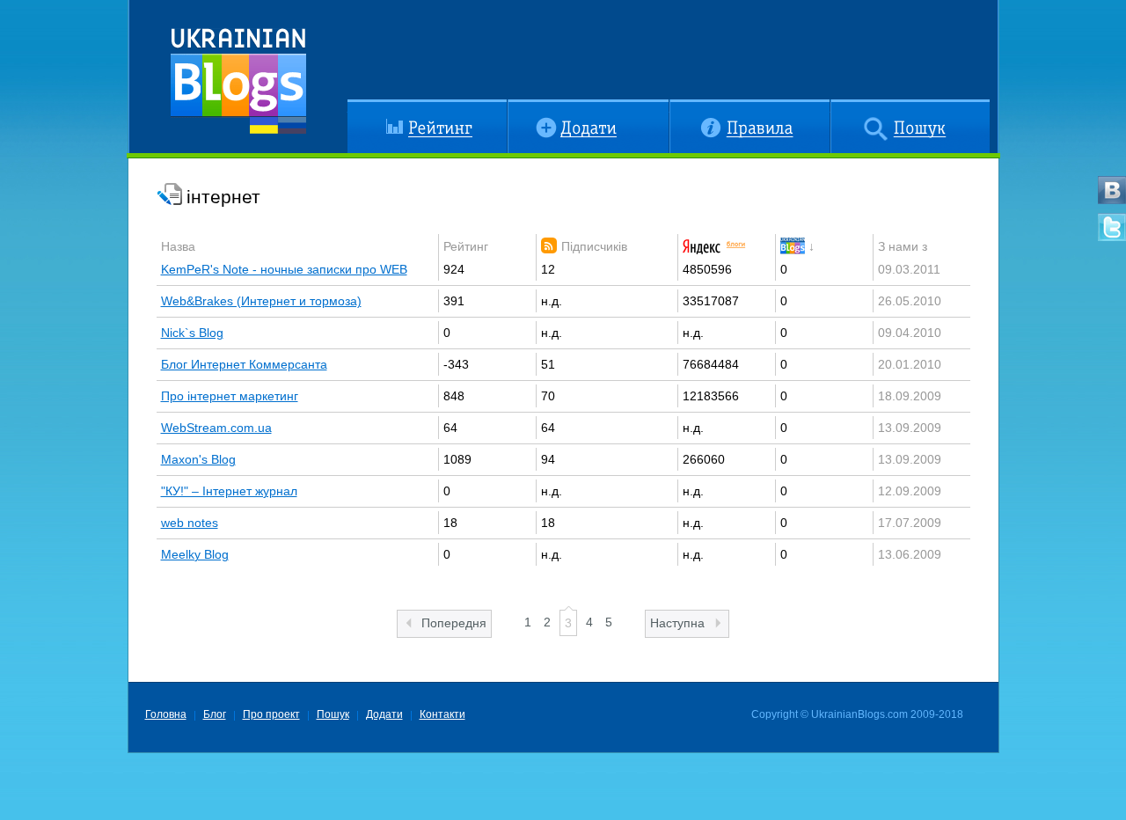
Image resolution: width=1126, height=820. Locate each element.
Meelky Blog (195, 554)
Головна (165, 714)
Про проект (271, 714)
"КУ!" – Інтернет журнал (229, 491)
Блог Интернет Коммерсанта (244, 364)
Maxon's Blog (198, 459)
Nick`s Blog (192, 333)
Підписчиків (594, 246)
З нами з (902, 246)
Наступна (677, 623)
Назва (178, 246)
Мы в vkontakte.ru (1112, 190)
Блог (214, 714)
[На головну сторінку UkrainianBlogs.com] (238, 74)
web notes (189, 523)
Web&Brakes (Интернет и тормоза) (261, 301)
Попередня (453, 623)
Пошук (848, 106)
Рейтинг (369, 106)
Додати (528, 106)
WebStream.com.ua (216, 428)
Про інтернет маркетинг (229, 396)
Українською (264, 125)
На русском (292, 125)
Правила (694, 106)
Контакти (442, 714)
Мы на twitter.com (1112, 227)
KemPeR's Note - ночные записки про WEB (284, 269)
